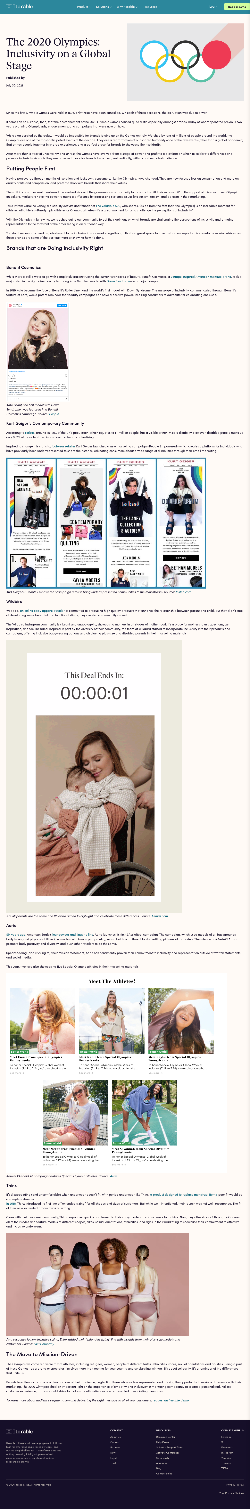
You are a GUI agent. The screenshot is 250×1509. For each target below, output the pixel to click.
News (113, 1452)
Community (162, 1458)
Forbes (29, 432)
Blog (159, 1468)
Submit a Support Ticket (169, 1447)
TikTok (224, 1468)
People (54, 414)
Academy (161, 1463)
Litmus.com (160, 916)
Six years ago (15, 934)
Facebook (227, 1447)
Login (213, 6)
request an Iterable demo (171, 1400)
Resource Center (165, 1437)
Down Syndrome (118, 281)
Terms (240, 1484)
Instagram (227, 1452)
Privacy (230, 1484)
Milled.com (183, 592)
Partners (115, 1447)
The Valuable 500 (108, 206)
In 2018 (11, 1203)
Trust (113, 1463)
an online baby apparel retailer (42, 610)
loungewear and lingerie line (72, 934)
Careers (115, 1442)
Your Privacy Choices (231, 1493)
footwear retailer (63, 446)
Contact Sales (164, 1473)
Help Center (163, 1442)
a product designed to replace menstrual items (183, 1194)
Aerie (113, 1176)
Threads (226, 1463)
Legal (113, 1458)
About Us (115, 1437)
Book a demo (237, 6)
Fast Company (44, 1344)
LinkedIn (226, 1437)
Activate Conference (167, 1452)
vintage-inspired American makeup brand (201, 276)
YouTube (226, 1458)
